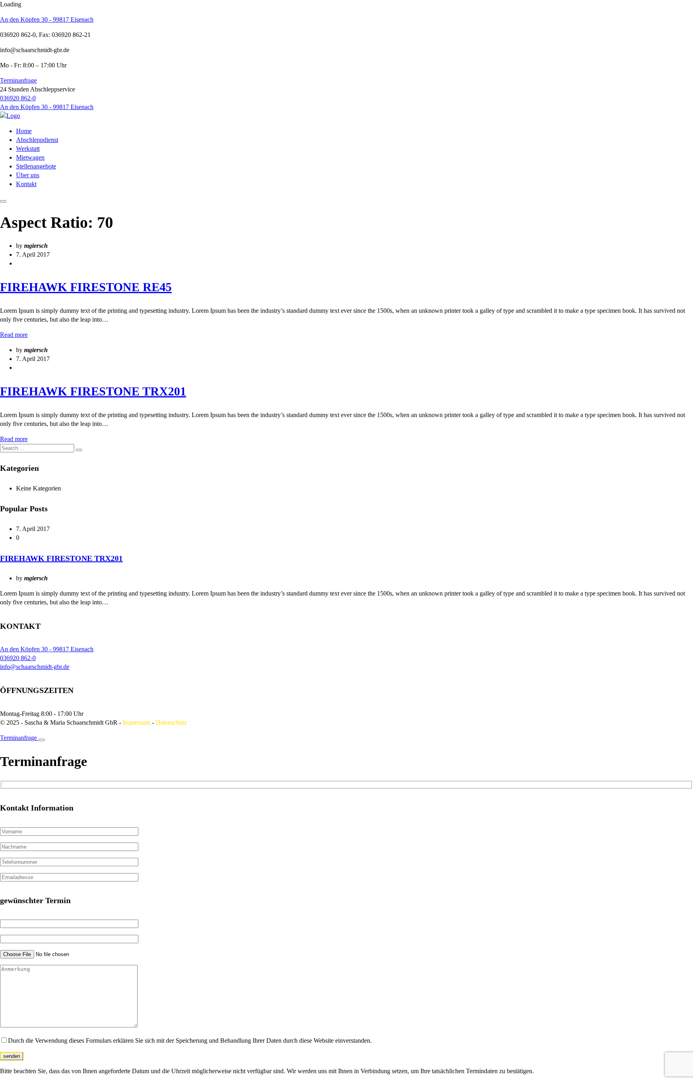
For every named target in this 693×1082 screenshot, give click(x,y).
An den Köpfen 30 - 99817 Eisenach (46, 19)
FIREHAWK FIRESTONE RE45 (86, 287)
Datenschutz (171, 722)
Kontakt (26, 183)
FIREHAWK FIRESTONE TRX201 (93, 391)
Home (24, 131)
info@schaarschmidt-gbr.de (34, 666)
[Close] (41, 740)
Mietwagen (30, 157)
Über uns (27, 175)
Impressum (136, 722)
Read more (14, 334)
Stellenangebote (36, 166)
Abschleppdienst (37, 139)
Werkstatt (28, 148)
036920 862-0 (18, 98)
